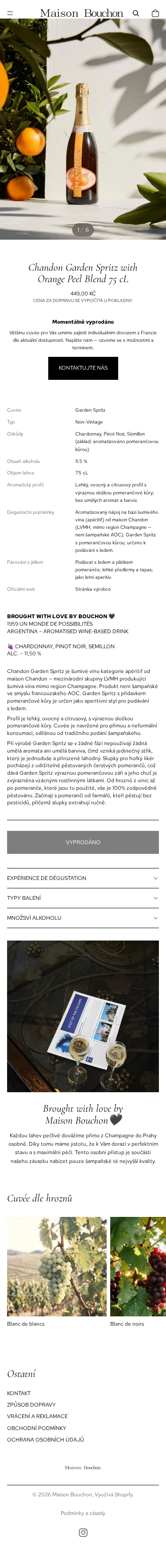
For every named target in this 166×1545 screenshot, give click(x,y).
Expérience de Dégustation (46, 878)
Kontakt (19, 1393)
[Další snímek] (149, 1272)
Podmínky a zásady (83, 1513)
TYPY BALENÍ (24, 898)
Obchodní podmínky (36, 1428)
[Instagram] (83, 1532)
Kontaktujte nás (83, 367)
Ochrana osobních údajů (45, 1439)
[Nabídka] (10, 13)
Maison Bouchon (72, 1494)
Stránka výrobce (93, 589)
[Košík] (155, 13)
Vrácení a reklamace (37, 1416)
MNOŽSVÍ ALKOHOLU (34, 918)
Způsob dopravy (31, 1404)
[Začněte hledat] (136, 13)
